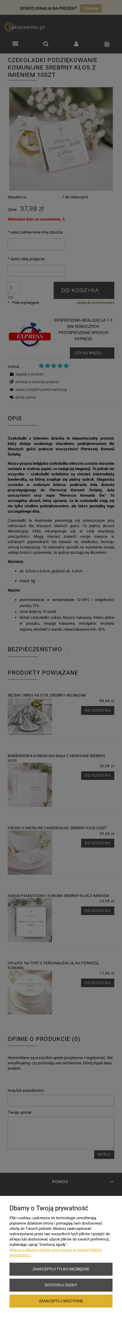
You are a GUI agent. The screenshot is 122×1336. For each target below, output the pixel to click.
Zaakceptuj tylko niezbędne (61, 1269)
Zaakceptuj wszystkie (61, 1301)
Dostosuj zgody (61, 1285)
